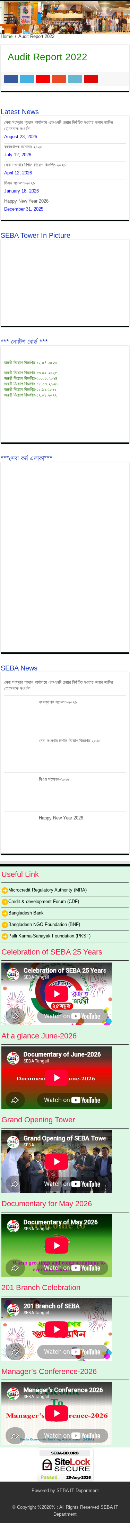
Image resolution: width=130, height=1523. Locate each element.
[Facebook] (48, 1499)
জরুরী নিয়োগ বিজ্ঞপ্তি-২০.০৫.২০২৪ (30, 378)
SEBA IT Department (78, 1490)
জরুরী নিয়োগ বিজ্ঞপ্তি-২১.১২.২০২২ (30, 389)
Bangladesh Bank (26, 913)
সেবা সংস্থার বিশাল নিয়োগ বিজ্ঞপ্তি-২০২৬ (35, 164)
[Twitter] (55, 1499)
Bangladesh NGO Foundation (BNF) (44, 924)
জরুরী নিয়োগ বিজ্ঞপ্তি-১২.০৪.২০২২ (30, 395)
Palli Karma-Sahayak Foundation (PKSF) (49, 936)
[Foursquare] (81, 1499)
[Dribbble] (68, 1499)
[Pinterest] (61, 1499)
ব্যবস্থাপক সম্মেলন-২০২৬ (23, 146)
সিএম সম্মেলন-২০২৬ (19, 183)
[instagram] (88, 1499)
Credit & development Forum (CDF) (43, 901)
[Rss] (42, 1499)
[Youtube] (75, 1499)
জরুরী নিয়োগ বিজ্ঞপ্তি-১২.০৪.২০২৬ (30, 362)
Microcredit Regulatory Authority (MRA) (47, 890)
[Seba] (65, 17)
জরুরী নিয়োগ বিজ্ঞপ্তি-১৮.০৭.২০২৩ (31, 383)
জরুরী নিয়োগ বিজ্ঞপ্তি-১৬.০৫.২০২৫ (30, 372)
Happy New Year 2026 (26, 201)
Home (6, 36)
